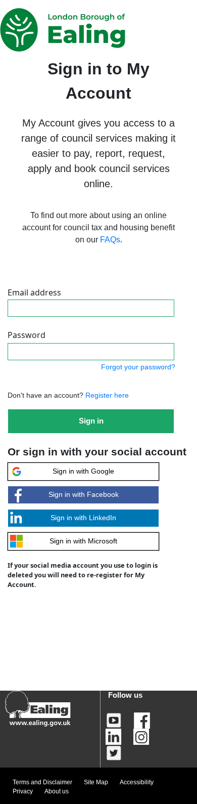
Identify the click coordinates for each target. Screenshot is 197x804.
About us (56, 791)
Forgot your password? (138, 367)
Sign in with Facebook (83, 494)
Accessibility (137, 782)
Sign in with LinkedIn (83, 518)
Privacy (23, 791)
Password (26, 335)
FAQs (110, 239)
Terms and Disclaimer (42, 782)
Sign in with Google (83, 471)
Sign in (91, 420)
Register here (106, 395)
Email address (34, 292)
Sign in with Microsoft (83, 541)
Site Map (96, 782)
